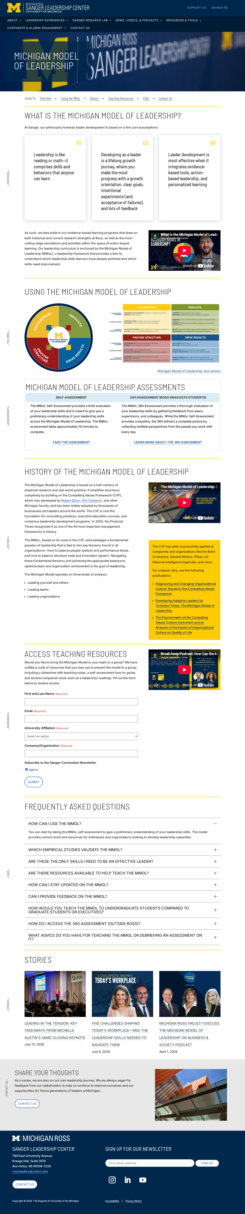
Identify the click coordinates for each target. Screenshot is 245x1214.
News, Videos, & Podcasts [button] (137, 20)
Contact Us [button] (25, 1184)
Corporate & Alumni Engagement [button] (35, 27)
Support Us (196, 7)
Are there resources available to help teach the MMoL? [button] (88, 873)
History (94, 98)
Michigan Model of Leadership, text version (188, 371)
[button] (214, 7)
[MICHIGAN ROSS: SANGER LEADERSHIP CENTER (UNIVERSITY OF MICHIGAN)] (48, 7)
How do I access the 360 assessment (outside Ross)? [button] (84, 924)
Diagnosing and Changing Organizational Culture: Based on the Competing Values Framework (186, 589)
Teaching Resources (120, 98)
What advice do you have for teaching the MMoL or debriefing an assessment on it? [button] (115, 937)
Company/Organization (48, 745)
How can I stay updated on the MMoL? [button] (68, 885)
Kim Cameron (92, 500)
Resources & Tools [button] (182, 20)
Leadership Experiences (45, 20)
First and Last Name (45, 694)
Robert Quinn (70, 500)
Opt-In (33, 770)
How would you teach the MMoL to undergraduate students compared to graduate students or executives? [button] (108, 910)
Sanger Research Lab (90, 20)
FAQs (146, 98)
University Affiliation (46, 728)
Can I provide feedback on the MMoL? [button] (67, 896)
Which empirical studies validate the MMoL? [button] (75, 850)
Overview (45, 98)
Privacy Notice (134, 1200)
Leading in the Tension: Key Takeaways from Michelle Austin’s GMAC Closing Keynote (54, 1030)
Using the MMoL (70, 98)
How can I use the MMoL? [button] (54, 824)
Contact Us (80, 27)
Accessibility (112, 1200)
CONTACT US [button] (27, 1103)
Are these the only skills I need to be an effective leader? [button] (90, 861)
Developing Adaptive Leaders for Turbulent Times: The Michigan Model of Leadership (185, 605)
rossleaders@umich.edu (30, 1171)
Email (35, 711)
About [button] (12, 20)
